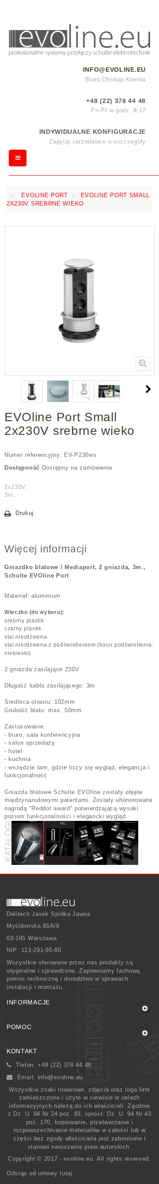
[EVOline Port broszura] (27, 842)
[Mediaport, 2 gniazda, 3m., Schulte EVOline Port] (31, 391)
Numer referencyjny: (33, 455)
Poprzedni (8, 389)
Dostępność (22, 467)
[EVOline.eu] (79, 40)
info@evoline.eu (114, 69)
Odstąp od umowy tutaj (39, 1173)
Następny (150, 389)
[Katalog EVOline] (59, 842)
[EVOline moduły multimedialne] (122, 842)
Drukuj (24, 513)
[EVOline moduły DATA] (91, 842)
